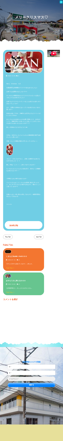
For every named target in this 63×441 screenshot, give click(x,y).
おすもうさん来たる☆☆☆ (16, 280)
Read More (9, 268)
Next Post (39, 237)
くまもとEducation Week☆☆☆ (16, 256)
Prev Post (7, 237)
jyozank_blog (13, 225)
